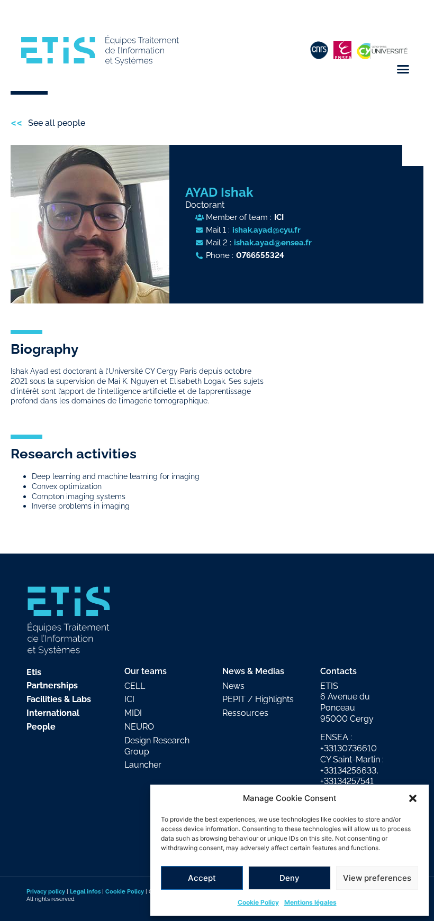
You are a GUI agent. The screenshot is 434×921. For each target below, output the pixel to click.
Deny (289, 878)
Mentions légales (310, 902)
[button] (413, 798)
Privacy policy (45, 891)
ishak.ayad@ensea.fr (273, 242)
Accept (202, 878)
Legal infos (85, 891)
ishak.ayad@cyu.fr (266, 229)
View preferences (377, 878)
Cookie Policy (258, 902)
